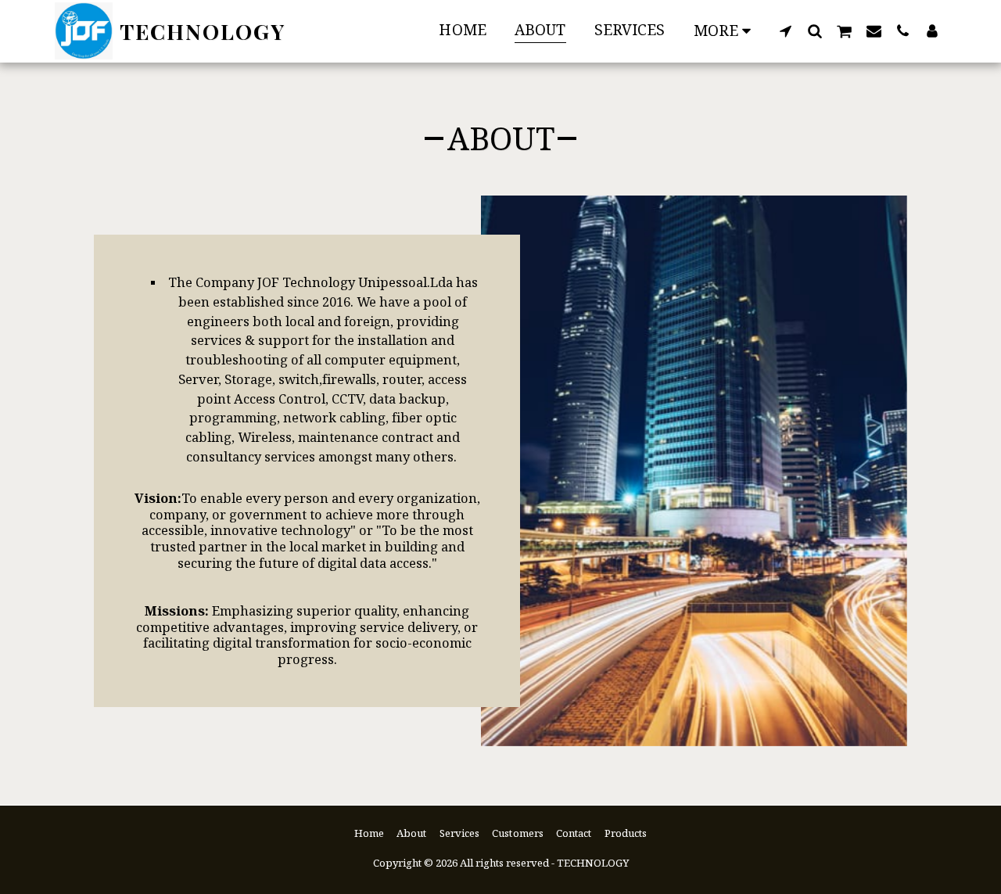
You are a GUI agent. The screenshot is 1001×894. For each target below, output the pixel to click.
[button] (785, 30)
